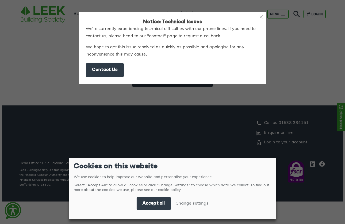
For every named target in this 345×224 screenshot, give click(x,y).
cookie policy (169, 190)
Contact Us (105, 69)
